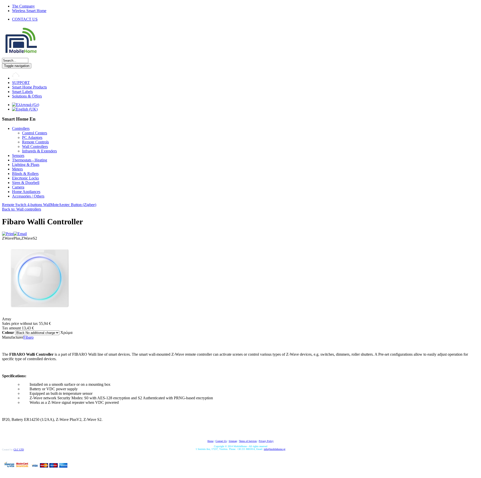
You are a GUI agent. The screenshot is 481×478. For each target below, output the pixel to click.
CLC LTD (19, 449)
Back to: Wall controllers (21, 209)
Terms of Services (248, 441)
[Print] (8, 234)
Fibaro (28, 337)
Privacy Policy (266, 441)
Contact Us (221, 441)
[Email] (20, 234)
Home (210, 441)
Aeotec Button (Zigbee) (77, 205)
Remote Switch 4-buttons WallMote (30, 205)
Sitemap (233, 441)
